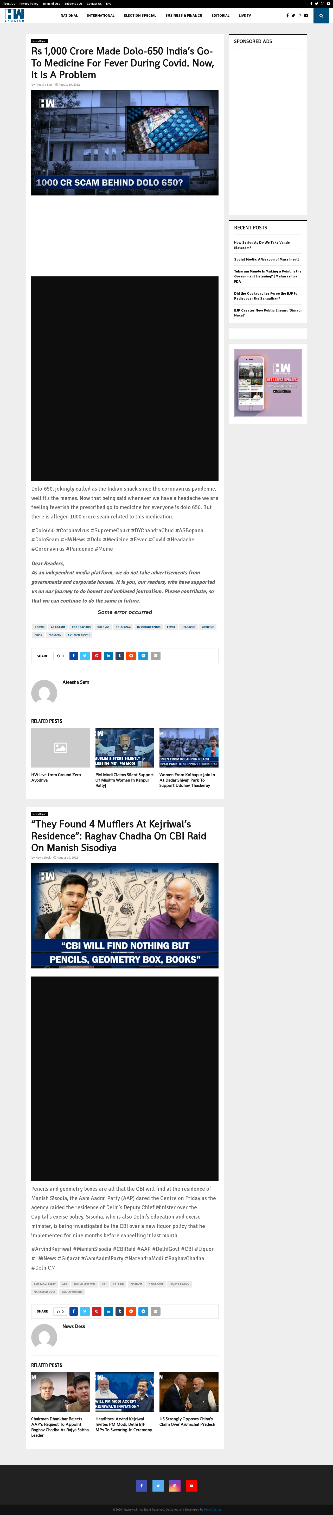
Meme (38, 634)
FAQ (108, 4)
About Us (9, 4)
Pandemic (54, 634)
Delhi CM (136, 1284)
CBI (104, 1284)
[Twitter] (294, 15)
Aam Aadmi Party (45, 1284)
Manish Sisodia (44, 1292)
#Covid (39, 627)
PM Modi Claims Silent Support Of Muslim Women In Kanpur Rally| (124, 780)
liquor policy (179, 1284)
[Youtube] (307, 15)
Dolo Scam (123, 627)
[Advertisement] (125, 240)
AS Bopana (58, 627)
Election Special (140, 15)
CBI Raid (118, 1284)
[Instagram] (301, 15)
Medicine (208, 627)
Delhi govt (156, 1284)
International (100, 15)
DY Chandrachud (149, 627)
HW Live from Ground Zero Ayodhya (56, 777)
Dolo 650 (103, 627)
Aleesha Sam (44, 85)
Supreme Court (79, 634)
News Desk (43, 858)
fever (171, 627)
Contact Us (94, 4)
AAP (64, 1284)
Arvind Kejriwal (84, 1284)
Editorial (220, 15)
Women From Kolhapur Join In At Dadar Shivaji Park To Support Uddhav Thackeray (187, 780)
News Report (40, 41)
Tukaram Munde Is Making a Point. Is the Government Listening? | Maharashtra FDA (268, 276)
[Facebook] (288, 15)
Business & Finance (183, 15)
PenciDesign (212, 1510)
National (69, 15)
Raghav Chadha (71, 1292)
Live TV (245, 15)
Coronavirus (81, 627)
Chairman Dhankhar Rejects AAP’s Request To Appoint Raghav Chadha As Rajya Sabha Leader (60, 1427)
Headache (188, 627)
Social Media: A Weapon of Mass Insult (266, 259)
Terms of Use (51, 4)
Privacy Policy (29, 4)
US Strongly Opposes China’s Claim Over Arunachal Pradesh (187, 1421)
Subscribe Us (73, 4)
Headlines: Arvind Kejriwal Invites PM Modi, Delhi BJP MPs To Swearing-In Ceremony (123, 1424)
